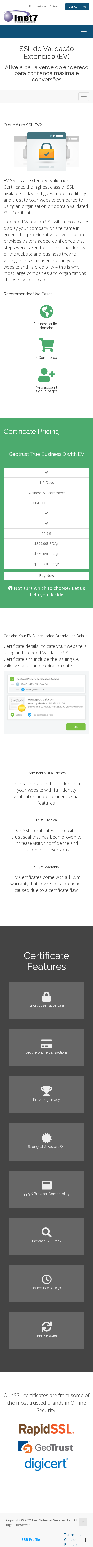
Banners (71, 1544)
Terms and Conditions (73, 1537)
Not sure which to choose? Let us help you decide (49, 591)
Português (36, 6)
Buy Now (46, 575)
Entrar (54, 6)
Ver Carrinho (77, 6)
